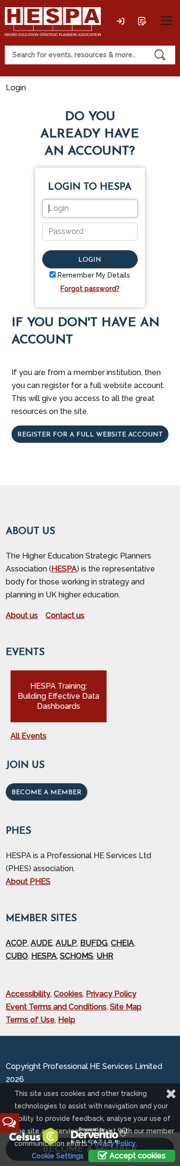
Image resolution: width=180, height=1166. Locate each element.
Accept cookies (137, 1155)
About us (22, 615)
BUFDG (94, 942)
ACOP (16, 942)
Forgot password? (90, 288)
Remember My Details (94, 275)
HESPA (64, 568)
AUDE (41, 942)
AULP (66, 942)
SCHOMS (76, 955)
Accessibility (28, 993)
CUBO (17, 955)
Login (89, 260)
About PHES (28, 881)
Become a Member (47, 792)
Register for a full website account (90, 434)
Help (66, 1019)
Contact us (65, 615)
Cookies (68, 993)
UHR (104, 955)
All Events (29, 736)
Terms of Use (30, 1019)
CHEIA (122, 942)
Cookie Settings (58, 1156)
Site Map (126, 1006)
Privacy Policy (111, 993)
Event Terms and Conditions (56, 1006)
